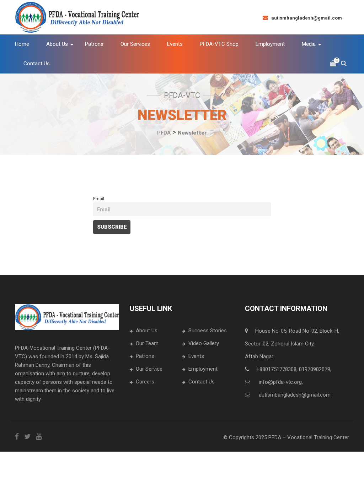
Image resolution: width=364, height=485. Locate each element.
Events (196, 356)
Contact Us (201, 381)
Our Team (147, 343)
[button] (332, 63)
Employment (203, 369)
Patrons (145, 356)
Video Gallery (203, 343)
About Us (146, 330)
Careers (145, 381)
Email (98, 198)
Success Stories (207, 330)
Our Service (149, 369)
